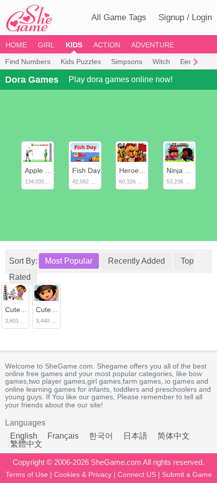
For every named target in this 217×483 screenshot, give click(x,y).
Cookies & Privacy (83, 474)
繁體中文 (26, 444)
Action (106, 45)
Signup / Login (185, 17)
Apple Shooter (47, 170)
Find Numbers (27, 61)
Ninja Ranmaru (190, 170)
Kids (74, 45)
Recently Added (136, 261)
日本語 (135, 436)
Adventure (152, 45)
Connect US (137, 474)
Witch (161, 61)
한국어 (101, 436)
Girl (46, 45)
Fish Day (86, 170)
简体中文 (173, 436)
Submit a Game (187, 474)
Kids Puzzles (81, 61)
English (23, 436)
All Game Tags (118, 17)
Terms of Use (27, 474)
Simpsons (126, 61)
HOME (16, 45)
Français (63, 436)
